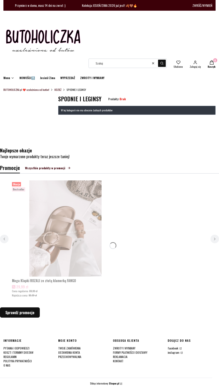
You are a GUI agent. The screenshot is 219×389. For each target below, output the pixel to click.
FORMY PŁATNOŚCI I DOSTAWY (130, 352)
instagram (174, 352)
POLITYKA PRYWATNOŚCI (17, 361)
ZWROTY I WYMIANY (124, 348)
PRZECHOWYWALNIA (69, 356)
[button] (162, 63)
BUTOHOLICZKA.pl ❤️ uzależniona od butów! (26, 89)
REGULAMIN (9, 356)
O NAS (6, 365)
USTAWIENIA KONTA (69, 352)
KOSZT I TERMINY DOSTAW (18, 352)
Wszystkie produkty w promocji (45, 168)
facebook (173, 348)
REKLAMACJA (120, 356)
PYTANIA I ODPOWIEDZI (16, 348)
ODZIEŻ (57, 89)
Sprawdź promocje (19, 312)
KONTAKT (118, 361)
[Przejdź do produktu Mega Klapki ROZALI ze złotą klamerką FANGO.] (65, 228)
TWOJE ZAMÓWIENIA (69, 348)
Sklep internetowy (104, 383)
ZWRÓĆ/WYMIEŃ (202, 5)
